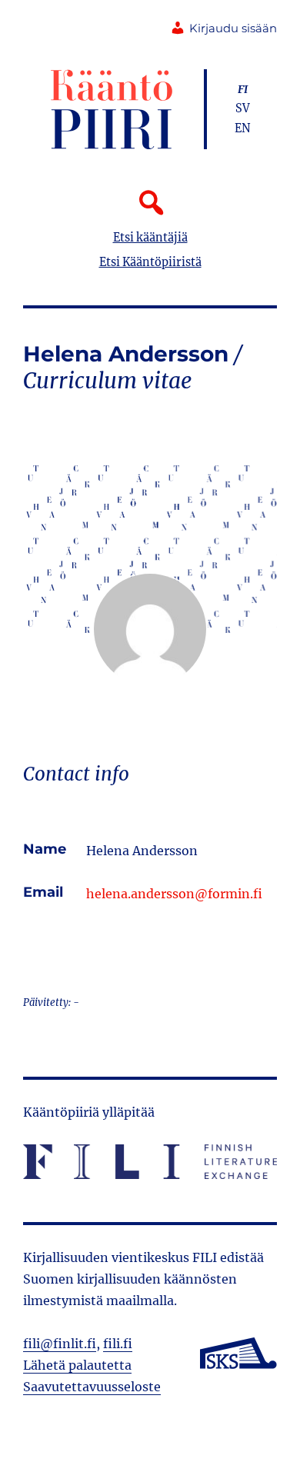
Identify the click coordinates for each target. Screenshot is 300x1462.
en (243, 128)
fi (243, 89)
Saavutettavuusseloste (92, 1386)
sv (242, 108)
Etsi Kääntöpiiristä (150, 262)
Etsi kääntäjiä (150, 238)
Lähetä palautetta (77, 1365)
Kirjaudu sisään (233, 28)
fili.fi (117, 1343)
